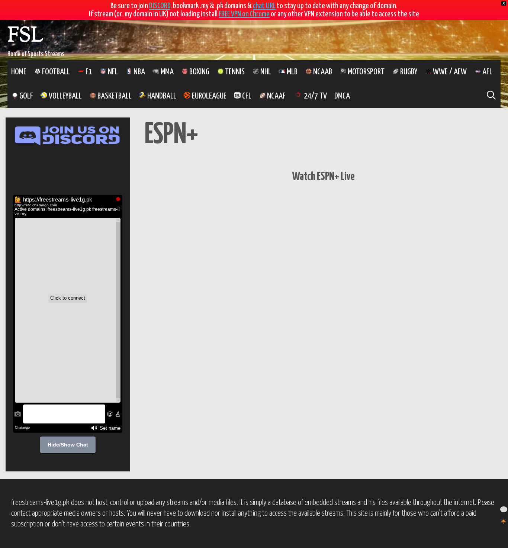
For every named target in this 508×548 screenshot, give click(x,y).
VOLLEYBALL (64, 96)
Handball (161, 96)
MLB (291, 72)
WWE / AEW (449, 72)
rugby (408, 72)
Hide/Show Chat (68, 445)
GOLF (25, 96)
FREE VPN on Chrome (244, 14)
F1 (88, 72)
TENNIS (234, 72)
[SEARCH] (491, 96)
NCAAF (276, 96)
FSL (25, 36)
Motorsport (365, 72)
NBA (138, 72)
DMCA (342, 96)
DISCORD (159, 6)
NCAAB (322, 72)
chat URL (264, 6)
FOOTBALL (55, 72)
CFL (246, 96)
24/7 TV (314, 96)
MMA (166, 72)
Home (18, 72)
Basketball (114, 96)
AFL (486, 72)
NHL (265, 72)
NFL (112, 72)
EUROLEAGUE (208, 96)
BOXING (198, 72)
